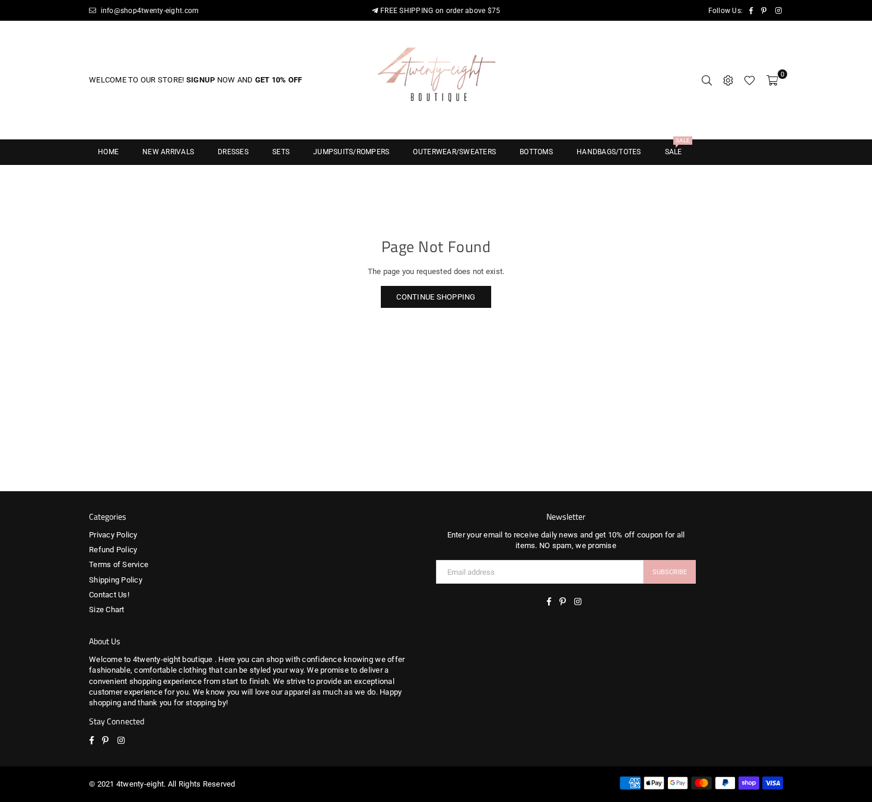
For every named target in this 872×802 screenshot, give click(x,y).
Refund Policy (113, 549)
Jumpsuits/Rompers (351, 152)
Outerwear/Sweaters (454, 152)
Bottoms (536, 152)
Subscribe (670, 572)
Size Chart (107, 609)
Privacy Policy (113, 534)
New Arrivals (168, 152)
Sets (280, 152)
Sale (677, 148)
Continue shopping (435, 296)
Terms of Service (118, 564)
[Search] (706, 80)
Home (108, 152)
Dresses (233, 152)
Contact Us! (109, 594)
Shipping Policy (115, 579)
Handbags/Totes (609, 152)
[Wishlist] (749, 80)
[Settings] (728, 80)
